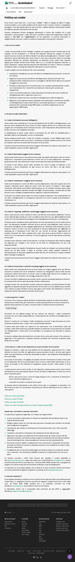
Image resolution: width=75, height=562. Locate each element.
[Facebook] (34, 557)
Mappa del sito (60, 551)
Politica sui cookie (48, 551)
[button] (23, 8)
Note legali (12, 551)
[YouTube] (41, 557)
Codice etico (20, 551)
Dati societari (37, 551)
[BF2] (50, 405)
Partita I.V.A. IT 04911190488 (36, 553)
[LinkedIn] (37, 557)
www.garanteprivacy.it (55, 470)
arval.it (9, 512)
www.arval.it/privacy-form (16, 460)
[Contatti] (70, 3)
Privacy (28, 551)
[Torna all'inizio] (69, 550)
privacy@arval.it (59, 460)
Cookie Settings (11, 308)
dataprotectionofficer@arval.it (22, 491)
